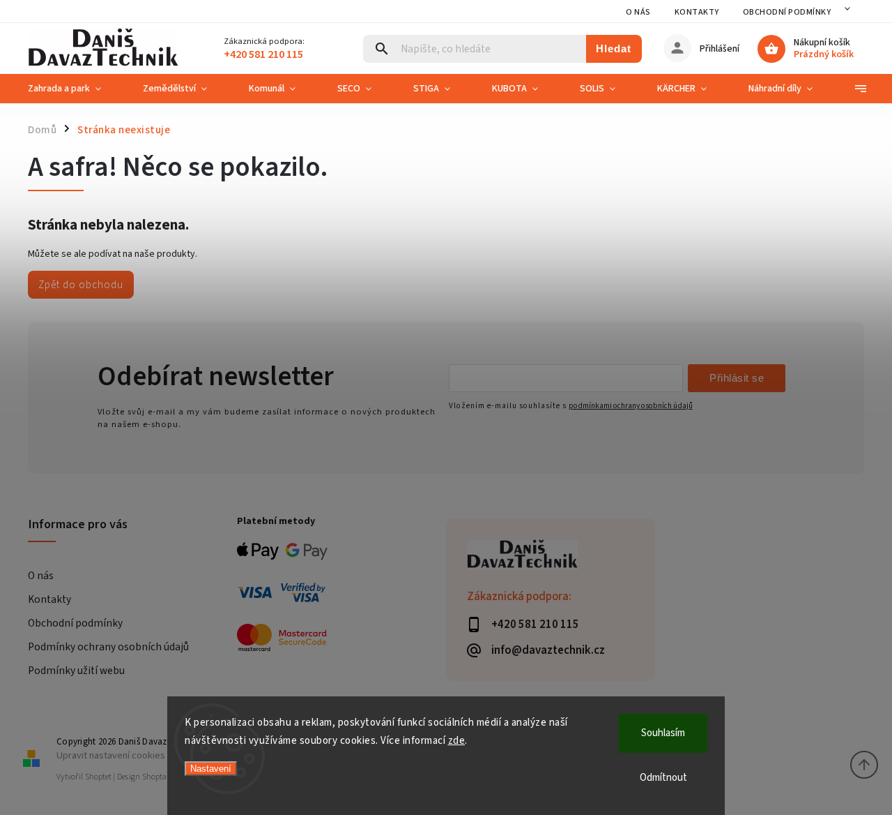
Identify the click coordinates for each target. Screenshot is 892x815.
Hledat (613, 48)
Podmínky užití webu (76, 670)
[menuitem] (75, 88)
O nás (638, 12)
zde (457, 740)
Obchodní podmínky (787, 12)
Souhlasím (663, 733)
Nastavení (210, 768)
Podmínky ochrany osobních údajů (108, 647)
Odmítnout (663, 777)
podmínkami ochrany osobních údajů (631, 406)
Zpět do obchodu (80, 284)
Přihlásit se (736, 378)
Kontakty (697, 12)
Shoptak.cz (161, 777)
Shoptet (98, 777)
